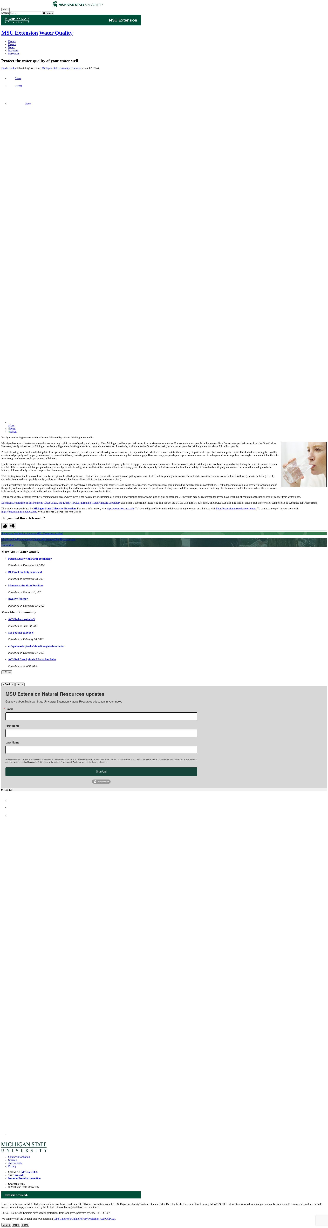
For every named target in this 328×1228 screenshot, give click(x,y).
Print (12, 428)
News (11, 47)
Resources (13, 53)
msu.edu (19, 1175)
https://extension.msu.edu (120, 508)
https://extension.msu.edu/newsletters (236, 508)
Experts (12, 44)
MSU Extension (19, 33)
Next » (20, 684)
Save (28, 103)
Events (12, 41)
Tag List (8, 789)
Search (5, 12)
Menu (16, 1225)
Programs (13, 50)
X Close (7, 672)
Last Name (12, 742)
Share (18, 78)
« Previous (8, 684)
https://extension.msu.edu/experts (19, 511)
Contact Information (19, 1156)
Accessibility (15, 1163)
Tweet (18, 85)
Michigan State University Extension (61, 68)
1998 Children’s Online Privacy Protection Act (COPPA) (84, 1218)
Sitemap (12, 1160)
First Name (12, 725)
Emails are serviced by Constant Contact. (90, 762)
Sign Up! (101, 771)
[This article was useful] (4, 526)
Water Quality (56, 33)
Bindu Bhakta (8, 68)
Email (13, 431)
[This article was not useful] (12, 526)
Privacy (12, 1166)
